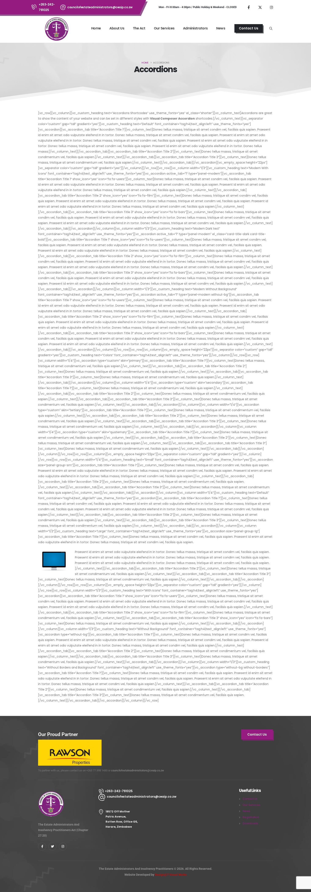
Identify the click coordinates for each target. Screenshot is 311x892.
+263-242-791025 (47, 7)
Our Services (164, 28)
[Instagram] (271, 7)
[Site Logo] (56, 29)
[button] (271, 28)
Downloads (250, 823)
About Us (116, 28)
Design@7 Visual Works (171, 874)
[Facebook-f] (42, 846)
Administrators (195, 28)
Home (96, 28)
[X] (260, 7)
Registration (251, 817)
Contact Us (250, 799)
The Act (139, 28)
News (220, 28)
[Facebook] (249, 7)
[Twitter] (52, 846)
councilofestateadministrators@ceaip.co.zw (100, 7)
